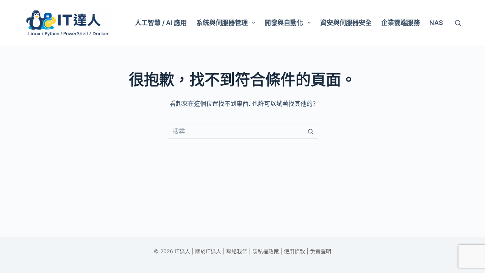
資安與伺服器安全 (346, 23)
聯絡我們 (236, 251)
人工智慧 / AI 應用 (161, 23)
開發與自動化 (283, 23)
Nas (436, 23)
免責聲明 (320, 251)
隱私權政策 (265, 251)
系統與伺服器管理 (222, 23)
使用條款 (294, 251)
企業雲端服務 (400, 23)
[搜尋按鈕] (310, 131)
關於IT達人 (208, 251)
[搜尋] (458, 23)
